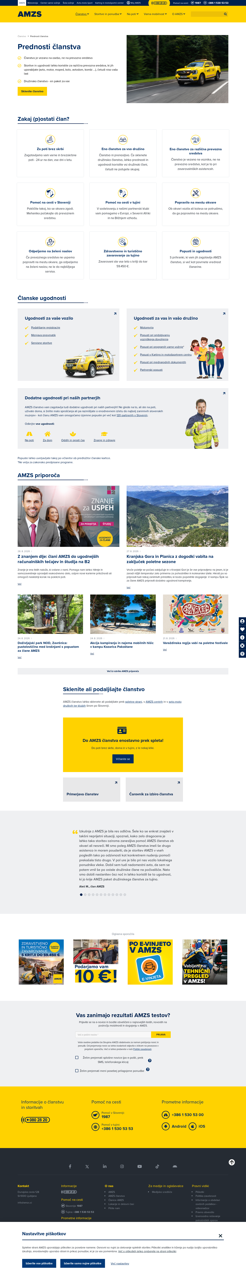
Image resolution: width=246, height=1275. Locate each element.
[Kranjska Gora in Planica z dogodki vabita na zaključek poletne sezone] (177, 516)
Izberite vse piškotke (39, 1263)
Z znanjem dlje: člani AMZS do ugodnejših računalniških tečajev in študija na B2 (58, 559)
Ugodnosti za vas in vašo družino (166, 318)
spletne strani (133, 702)
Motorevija (146, 327)
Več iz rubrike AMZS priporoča (123, 671)
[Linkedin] (105, 1166)
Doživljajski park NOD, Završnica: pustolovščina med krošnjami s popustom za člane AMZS (48, 647)
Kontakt (23, 1186)
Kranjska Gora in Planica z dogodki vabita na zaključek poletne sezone (170, 559)
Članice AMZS (116, 1200)
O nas (109, 1186)
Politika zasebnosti (206, 1196)
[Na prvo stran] (30, 14)
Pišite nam (114, 1208)
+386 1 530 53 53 (83, 1212)
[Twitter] (87, 1166)
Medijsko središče (162, 1192)
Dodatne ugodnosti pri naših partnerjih (62, 398)
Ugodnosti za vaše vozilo (49, 318)
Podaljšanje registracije (45, 327)
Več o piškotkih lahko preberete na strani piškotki (147, 1251)
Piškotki (200, 1192)
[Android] (175, 1166)
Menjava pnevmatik (43, 335)
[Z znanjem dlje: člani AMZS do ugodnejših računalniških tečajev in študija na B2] (68, 516)
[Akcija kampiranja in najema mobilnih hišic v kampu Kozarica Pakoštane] (123, 614)
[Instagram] (122, 1166)
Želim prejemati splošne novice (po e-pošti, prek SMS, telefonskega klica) (113, 1060)
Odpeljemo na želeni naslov (50, 251)
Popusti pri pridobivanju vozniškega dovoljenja (155, 337)
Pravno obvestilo (205, 1212)
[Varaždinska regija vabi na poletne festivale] (195, 614)
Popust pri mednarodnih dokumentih (163, 362)
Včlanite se (123, 759)
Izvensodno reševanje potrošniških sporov (208, 1218)
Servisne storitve (41, 343)
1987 (79, 1205)
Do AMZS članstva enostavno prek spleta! (123, 740)
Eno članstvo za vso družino (123, 149)
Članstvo (22, 36)
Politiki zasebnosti (142, 1049)
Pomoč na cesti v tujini (123, 202)
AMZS (111, 1192)
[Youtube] (139, 1166)
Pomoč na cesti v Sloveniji (50, 202)
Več (19, 584)
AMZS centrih (154, 702)
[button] (225, 14)
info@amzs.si (25, 1202)
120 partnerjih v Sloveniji (132, 415)
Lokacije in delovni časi (121, 1204)
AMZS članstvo (116, 1196)
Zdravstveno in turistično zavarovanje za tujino (123, 253)
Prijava (161, 1034)
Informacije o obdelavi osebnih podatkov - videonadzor (208, 1204)
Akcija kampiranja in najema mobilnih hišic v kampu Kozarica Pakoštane (122, 645)
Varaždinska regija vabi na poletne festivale (195, 643)
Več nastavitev (120, 1263)
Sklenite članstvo (32, 91)
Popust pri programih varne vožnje (161, 347)
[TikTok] (157, 1166)
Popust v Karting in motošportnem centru (166, 354)
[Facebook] (70, 1166)
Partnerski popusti (151, 370)
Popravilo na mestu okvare (195, 202)
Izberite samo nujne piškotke (82, 1263)
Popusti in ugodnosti (196, 251)
